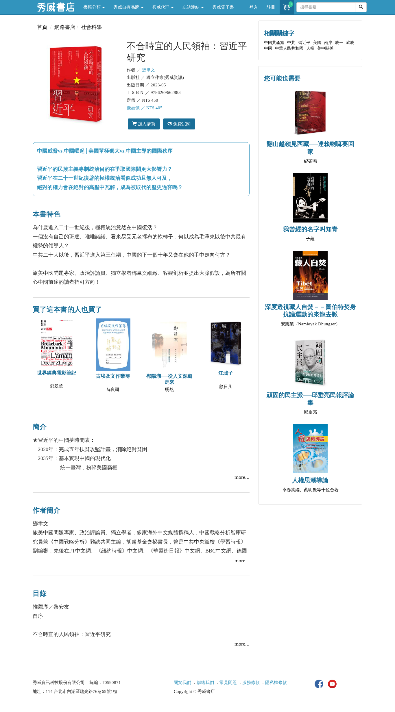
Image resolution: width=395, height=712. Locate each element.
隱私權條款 (276, 682)
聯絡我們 (205, 682)
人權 (310, 48)
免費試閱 (181, 123)
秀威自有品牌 (127, 7)
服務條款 (251, 682)
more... (242, 477)
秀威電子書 (223, 7)
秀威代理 (161, 7)
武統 (350, 42)
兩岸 (328, 42)
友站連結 (191, 7)
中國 (268, 48)
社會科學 (91, 27)
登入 (253, 7)
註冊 (271, 7)
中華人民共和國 (289, 48)
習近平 (304, 42)
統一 (339, 42)
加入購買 (146, 123)
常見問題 (228, 682)
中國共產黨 (274, 42)
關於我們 (182, 682)
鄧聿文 (148, 70)
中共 (291, 42)
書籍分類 (92, 7)
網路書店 (64, 27)
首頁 (42, 27)
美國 (317, 42)
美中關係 (325, 48)
